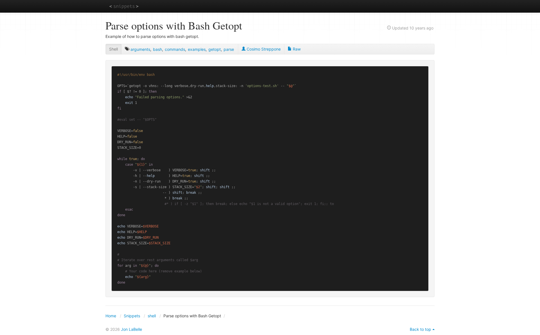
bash (157, 49)
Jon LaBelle (131, 329)
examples (197, 49)
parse (229, 49)
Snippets (132, 315)
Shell (113, 49)
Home (110, 315)
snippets (123, 6)
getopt (214, 49)
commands (175, 49)
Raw (296, 49)
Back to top (420, 329)
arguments (140, 49)
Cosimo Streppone (263, 49)
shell (152, 315)
